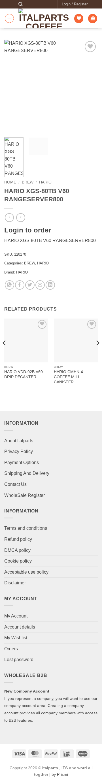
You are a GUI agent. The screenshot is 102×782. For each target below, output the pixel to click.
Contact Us (15, 484)
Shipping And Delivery (26, 473)
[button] (75, 4)
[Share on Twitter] (30, 285)
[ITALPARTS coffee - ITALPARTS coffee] (44, 18)
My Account (15, 616)
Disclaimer (15, 582)
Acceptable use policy (26, 572)
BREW (27, 182)
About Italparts (18, 440)
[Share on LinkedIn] (50, 285)
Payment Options (21, 462)
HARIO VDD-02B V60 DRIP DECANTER (23, 374)
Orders (11, 648)
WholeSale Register (24, 495)
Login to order (27, 230)
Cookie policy (18, 561)
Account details (19, 627)
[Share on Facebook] (19, 285)
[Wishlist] (78, 18)
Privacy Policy (18, 451)
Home (10, 182)
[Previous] (13, 86)
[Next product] (9, 217)
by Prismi (60, 774)
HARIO (45, 182)
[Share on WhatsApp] (9, 285)
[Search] (20, 4)
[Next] (89, 86)
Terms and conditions (25, 528)
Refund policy (18, 539)
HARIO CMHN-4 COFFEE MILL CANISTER (68, 377)
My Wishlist (15, 637)
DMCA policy (17, 550)
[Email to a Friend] (40, 285)
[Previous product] (20, 217)
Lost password (18, 659)
